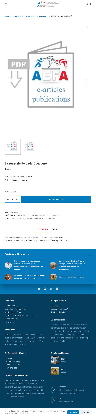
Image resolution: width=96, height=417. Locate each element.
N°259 (63, 359)
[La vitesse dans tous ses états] (53, 277)
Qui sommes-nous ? (59, 309)
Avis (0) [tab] (54, 229)
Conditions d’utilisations (15, 364)
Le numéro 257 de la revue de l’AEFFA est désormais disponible (29, 276)
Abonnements (11, 305)
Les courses (44, 215)
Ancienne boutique (59, 312)
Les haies (55, 215)
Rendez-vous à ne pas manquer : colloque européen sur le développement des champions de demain (28, 265)
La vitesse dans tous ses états (71, 277)
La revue (54, 305)
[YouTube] (57, 289)
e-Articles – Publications (15, 309)
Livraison (8, 358)
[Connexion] (87, 4)
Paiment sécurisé (12, 361)
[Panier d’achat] (90, 4)
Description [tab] (43, 229)
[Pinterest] (51, 289)
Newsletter (9, 322)
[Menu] (6, 4)
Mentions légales (12, 368)
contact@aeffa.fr (66, 401)
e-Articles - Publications (27, 215)
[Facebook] (39, 289)
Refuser (86, 412)
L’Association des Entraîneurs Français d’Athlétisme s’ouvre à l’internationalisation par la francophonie (72, 265)
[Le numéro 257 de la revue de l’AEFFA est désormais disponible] (8, 277)
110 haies (20, 218)
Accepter (73, 412)
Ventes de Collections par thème (19, 315)
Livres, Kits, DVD (12, 319)
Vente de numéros (13, 312)
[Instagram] (45, 289)
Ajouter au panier (56, 199)
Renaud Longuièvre (47, 218)
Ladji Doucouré (31, 218)
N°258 (63, 369)
